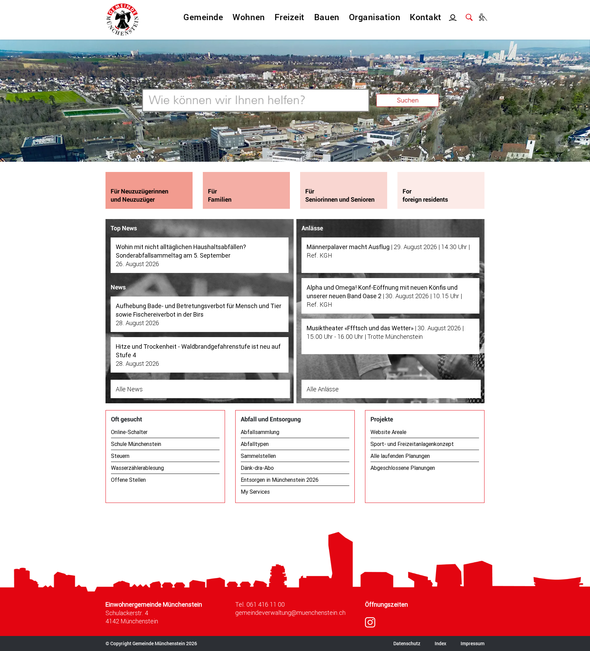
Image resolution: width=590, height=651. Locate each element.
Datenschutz (406, 643)
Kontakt (425, 17)
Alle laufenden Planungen (400, 455)
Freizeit (290, 17)
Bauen (326, 17)
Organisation (374, 17)
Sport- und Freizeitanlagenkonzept (412, 443)
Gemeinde (203, 17)
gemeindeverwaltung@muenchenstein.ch (290, 612)
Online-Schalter (129, 432)
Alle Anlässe (323, 389)
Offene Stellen (128, 479)
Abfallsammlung (260, 432)
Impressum (472, 643)
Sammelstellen (258, 455)
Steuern (120, 455)
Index (440, 643)
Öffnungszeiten (386, 604)
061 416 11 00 (266, 604)
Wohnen (249, 17)
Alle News (129, 389)
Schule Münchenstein (136, 443)
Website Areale (388, 432)
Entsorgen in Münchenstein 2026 (280, 479)
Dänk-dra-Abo (257, 467)
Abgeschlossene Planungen (402, 467)
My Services (255, 491)
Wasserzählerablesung (137, 467)
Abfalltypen (255, 443)
